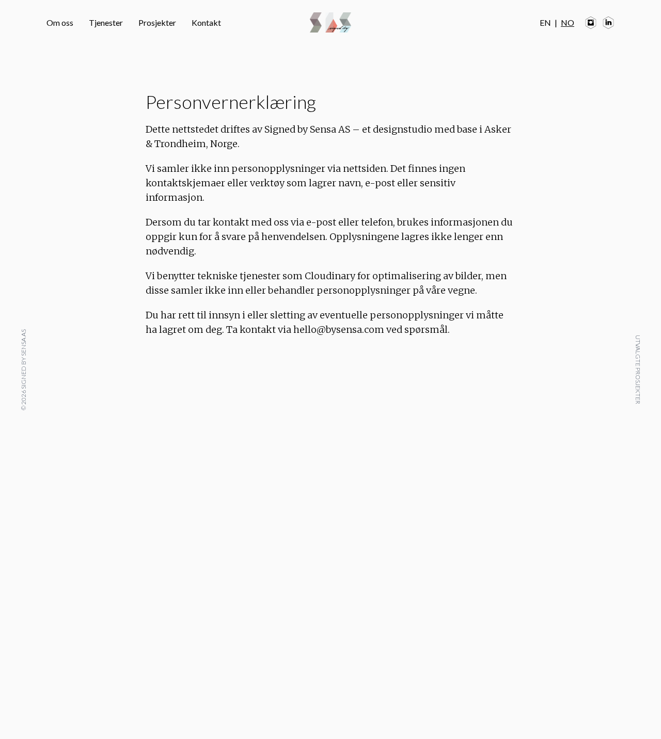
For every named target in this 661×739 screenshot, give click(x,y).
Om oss (59, 22)
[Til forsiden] (330, 22)
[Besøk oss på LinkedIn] (608, 23)
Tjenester (106, 22)
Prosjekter (157, 22)
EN (545, 22)
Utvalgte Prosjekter (638, 369)
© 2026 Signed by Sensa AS (23, 369)
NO (567, 22)
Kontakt (206, 22)
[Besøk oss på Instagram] (591, 23)
